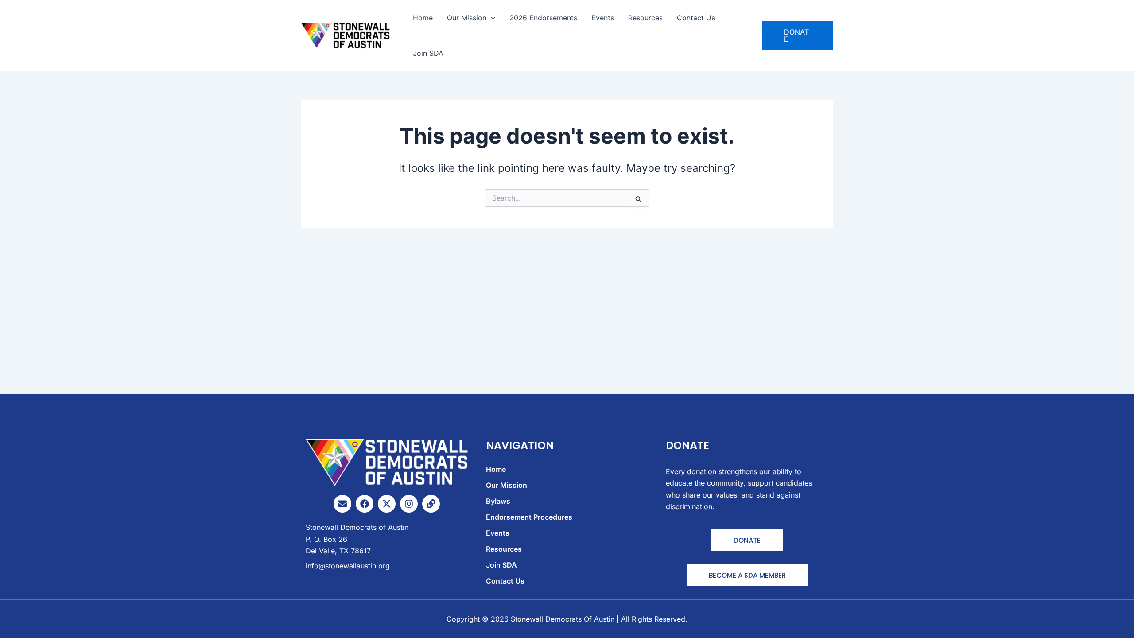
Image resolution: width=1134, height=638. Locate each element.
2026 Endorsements (543, 17)
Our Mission (466, 17)
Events (602, 17)
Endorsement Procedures (529, 517)
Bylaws (498, 501)
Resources (645, 17)
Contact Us (696, 17)
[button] (797, 35)
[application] (490, 17)
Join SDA (428, 53)
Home (423, 17)
